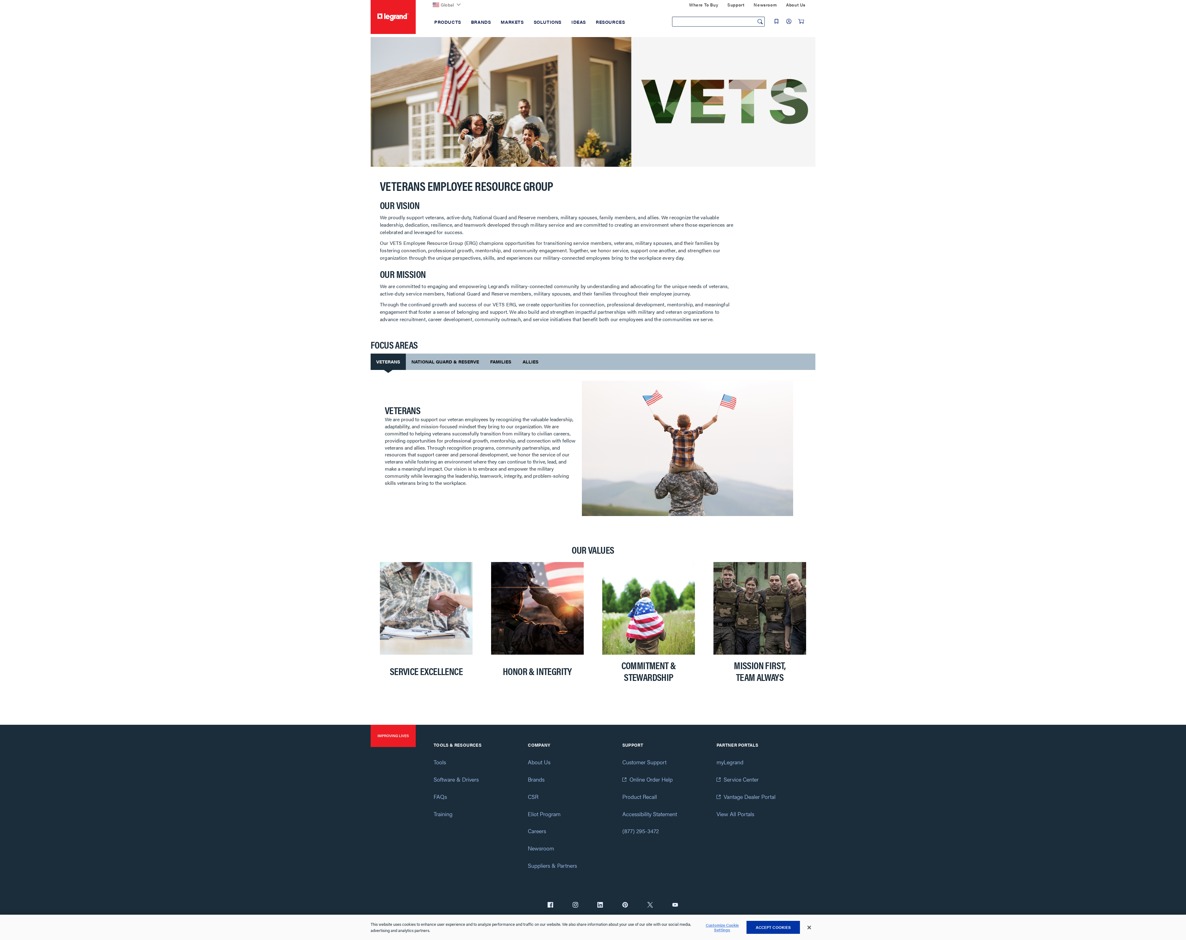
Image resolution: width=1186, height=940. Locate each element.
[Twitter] (650, 905)
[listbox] (593, 627)
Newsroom (541, 848)
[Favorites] (776, 21)
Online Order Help (651, 779)
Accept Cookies (773, 927)
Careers (537, 831)
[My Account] (788, 21)
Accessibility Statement (649, 814)
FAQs (440, 796)
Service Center (741, 779)
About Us (539, 762)
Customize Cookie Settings (722, 927)
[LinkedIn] (600, 905)
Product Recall (639, 796)
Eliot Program (544, 814)
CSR (533, 796)
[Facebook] (550, 905)
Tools (440, 762)
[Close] (809, 928)
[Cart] (801, 21)
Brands (536, 779)
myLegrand (730, 762)
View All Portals (735, 814)
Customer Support (644, 762)
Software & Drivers (456, 779)
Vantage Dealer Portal (750, 796)
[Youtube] (675, 905)
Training (443, 814)
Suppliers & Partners (552, 865)
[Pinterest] (625, 905)
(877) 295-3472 (640, 831)
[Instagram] (575, 905)
